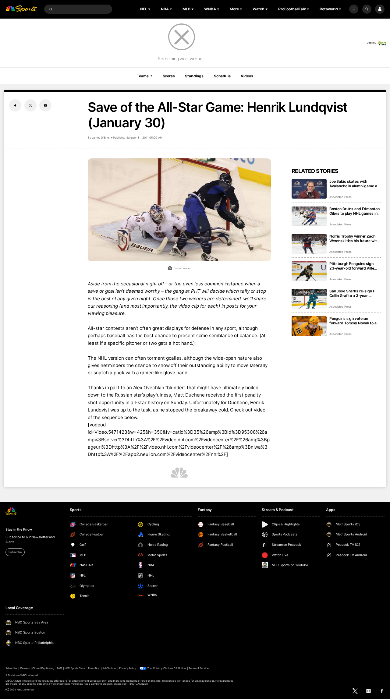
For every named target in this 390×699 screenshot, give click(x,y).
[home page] (21, 9)
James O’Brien (101, 137)
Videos (247, 76)
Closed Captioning (43, 668)
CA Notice (180, 668)
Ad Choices (109, 668)
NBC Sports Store (75, 668)
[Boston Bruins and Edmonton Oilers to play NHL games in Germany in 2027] (309, 216)
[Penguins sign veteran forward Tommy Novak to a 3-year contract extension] (309, 326)
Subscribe (15, 552)
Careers (25, 668)
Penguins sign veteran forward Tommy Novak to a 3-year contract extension (353, 320)
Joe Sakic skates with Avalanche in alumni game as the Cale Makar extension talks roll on (354, 183)
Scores (169, 76)
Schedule (222, 76)
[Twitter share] (30, 105)
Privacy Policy (127, 668)
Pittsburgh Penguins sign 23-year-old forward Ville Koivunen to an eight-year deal (351, 265)
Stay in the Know (18, 529)
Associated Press (340, 197)
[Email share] (45, 105)
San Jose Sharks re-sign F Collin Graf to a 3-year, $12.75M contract (352, 293)
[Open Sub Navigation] (150, 9)
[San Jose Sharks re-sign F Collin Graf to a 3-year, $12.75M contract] (309, 299)
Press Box (94, 668)
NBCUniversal (29, 675)
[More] (353, 9)
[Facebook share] (15, 105)
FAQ (59, 668)
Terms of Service (199, 668)
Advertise (11, 668)
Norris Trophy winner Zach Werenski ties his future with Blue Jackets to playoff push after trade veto (354, 238)
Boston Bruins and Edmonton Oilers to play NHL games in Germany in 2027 (354, 211)
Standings (194, 76)
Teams (142, 76)
